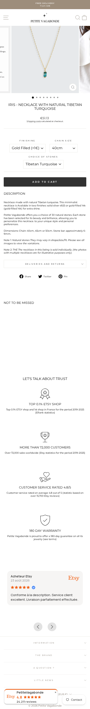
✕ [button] (55, 692)
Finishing (27, 140)
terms (52, 539)
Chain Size (63, 140)
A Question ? (44, 668)
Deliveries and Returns (45, 264)
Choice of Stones (43, 157)
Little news (44, 680)
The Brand (43, 655)
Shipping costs (34, 121)
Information (44, 643)
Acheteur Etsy (21, 576)
